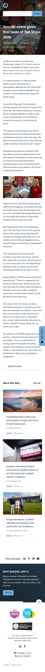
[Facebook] (24, 646)
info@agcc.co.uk (23, 653)
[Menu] (39, 5)
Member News (10, 43)
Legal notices (16, 665)
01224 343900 (23, 656)
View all (36, 383)
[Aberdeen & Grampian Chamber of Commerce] (5, 5)
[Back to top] (39, 602)
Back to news (14, 366)
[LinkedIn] (20, 646)
